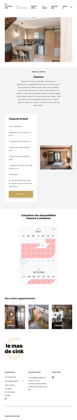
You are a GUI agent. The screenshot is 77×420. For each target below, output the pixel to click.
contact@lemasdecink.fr (37, 378)
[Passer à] (71, 7)
